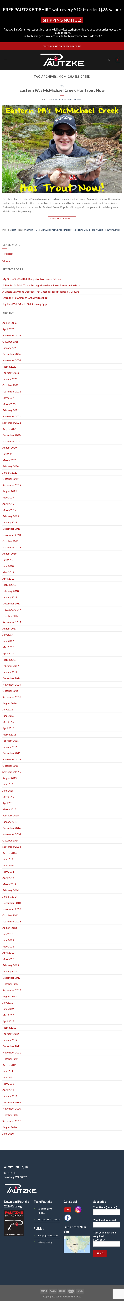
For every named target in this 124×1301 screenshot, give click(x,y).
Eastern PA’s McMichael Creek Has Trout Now (62, 90)
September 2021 (11, 422)
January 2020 (9, 472)
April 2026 (8, 329)
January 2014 (9, 896)
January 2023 (9, 379)
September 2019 (11, 485)
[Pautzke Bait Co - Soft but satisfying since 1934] (62, 60)
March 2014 (9, 884)
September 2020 (11, 441)
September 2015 (11, 771)
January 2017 (9, 672)
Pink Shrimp (109, 229)
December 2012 (11, 977)
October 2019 (10, 478)
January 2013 (9, 971)
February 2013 (10, 965)
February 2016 (10, 740)
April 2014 (8, 877)
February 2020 (10, 466)
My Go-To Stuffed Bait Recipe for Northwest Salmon (31, 278)
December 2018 (11, 528)
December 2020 (11, 435)
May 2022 (8, 397)
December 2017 (11, 603)
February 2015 (10, 815)
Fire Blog (7, 253)
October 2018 (10, 541)
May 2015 (8, 796)
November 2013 (11, 908)
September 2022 (11, 391)
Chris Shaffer (75, 100)
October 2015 (10, 765)
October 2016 (10, 690)
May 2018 (8, 572)
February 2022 (10, 410)
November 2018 (11, 534)
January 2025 (9, 347)
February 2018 (10, 590)
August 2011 (9, 1064)
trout (117, 229)
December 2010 (11, 1102)
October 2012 (10, 983)
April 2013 (8, 952)
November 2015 (11, 759)
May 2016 (8, 721)
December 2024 (11, 353)
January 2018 (9, 597)
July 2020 (7, 453)
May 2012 (8, 1014)
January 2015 (9, 821)
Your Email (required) (105, 1220)
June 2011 (8, 1077)
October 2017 (10, 615)
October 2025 (10, 341)
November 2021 (11, 416)
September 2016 (11, 696)
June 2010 (8, 1133)
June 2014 (8, 865)
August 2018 (9, 553)
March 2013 (9, 958)
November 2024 (11, 360)
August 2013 (9, 927)
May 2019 (8, 497)
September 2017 (11, 622)
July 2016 (7, 709)
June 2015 (8, 790)
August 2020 (9, 447)
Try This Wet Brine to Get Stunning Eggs (24, 304)
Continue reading (62, 218)
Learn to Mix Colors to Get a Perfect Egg (24, 297)
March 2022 (9, 403)
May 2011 (8, 1083)
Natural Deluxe (83, 229)
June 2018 (8, 566)
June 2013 (8, 940)
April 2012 (8, 1021)
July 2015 (7, 784)
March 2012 (9, 1027)
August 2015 (9, 778)
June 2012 (8, 1008)
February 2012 (10, 1033)
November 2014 (11, 834)
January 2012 (9, 1040)
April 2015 (8, 802)
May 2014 (8, 871)
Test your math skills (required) (104, 1236)
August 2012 (9, 996)
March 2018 (9, 584)
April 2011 (8, 1089)
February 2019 (10, 516)
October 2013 (10, 915)
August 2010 (9, 1127)
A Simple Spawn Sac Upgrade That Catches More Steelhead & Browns (40, 291)
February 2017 (10, 665)
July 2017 (7, 634)
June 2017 (8, 640)
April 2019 (8, 503)
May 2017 (8, 647)
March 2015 (9, 809)
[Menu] (6, 60)
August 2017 (9, 628)
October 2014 (10, 840)
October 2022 (10, 385)
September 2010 (11, 1120)
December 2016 (11, 678)
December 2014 (11, 828)
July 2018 (7, 559)
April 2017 (8, 653)
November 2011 (11, 1052)
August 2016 (9, 703)
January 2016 (9, 746)
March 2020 (9, 460)
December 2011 (11, 1046)
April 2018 (8, 578)
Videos (6, 261)
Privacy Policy (45, 1242)
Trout (62, 86)
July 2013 (7, 934)
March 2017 (9, 659)
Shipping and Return (48, 1235)
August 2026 (9, 322)
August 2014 (9, 852)
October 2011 (10, 1058)
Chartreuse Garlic (33, 229)
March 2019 (9, 509)
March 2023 (9, 366)
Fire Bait (46, 229)
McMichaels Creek (67, 229)
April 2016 (8, 728)
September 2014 (11, 846)
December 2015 (11, 753)
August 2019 (9, 491)
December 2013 (11, 902)
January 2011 (9, 1096)
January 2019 (9, 522)
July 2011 (7, 1071)
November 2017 (11, 609)
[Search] (109, 60)
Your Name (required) (105, 1207)
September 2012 (11, 990)
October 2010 (10, 1114)
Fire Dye (54, 229)
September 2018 (11, 547)
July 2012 (7, 1002)
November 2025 (11, 335)
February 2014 (10, 890)
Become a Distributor (49, 1219)
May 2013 (8, 946)
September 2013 (11, 921)
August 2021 (9, 428)
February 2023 (10, 372)
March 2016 (9, 734)
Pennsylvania (97, 229)
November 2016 (11, 684)
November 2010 (11, 1108)
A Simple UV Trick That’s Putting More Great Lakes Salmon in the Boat (41, 285)
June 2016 (8, 715)
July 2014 (7, 859)
